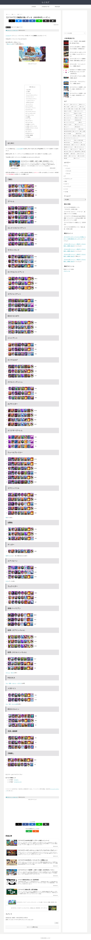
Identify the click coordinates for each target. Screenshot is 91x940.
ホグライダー (30, 109)
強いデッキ (20, 27)
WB (6, 517)
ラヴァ (10, 555)
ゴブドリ (19, 683)
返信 (57, 922)
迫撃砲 (28, 117)
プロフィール (67, 271)
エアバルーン (30, 120)
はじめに (29, 89)
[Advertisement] (32, 74)
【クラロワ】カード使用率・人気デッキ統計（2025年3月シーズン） (78, 95)
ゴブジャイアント (31, 100)
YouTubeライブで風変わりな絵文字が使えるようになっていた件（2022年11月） (78, 71)
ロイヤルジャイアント (32, 98)
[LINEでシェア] (39, 20)
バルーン (14, 683)
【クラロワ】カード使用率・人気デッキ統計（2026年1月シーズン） (78, 89)
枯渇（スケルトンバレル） (32, 127)
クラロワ (8, 27)
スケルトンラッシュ (31, 107)
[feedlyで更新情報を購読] (29, 831)
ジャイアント (30, 104)
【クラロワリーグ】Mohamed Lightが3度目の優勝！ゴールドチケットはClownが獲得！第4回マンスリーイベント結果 (75, 218)
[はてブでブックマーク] (32, 20)
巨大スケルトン (30, 133)
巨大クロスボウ (30, 102)
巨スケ (12, 672)
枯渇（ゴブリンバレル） (32, 126)
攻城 (10, 683)
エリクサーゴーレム (31, 111)
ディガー (29, 118)
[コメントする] (53, 20)
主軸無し (29, 137)
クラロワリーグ (17, 782)
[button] (46, 20)
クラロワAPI (19, 148)
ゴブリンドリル (30, 115)
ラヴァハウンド (30, 96)
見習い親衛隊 (30, 135)
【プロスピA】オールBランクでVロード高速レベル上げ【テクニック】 (78, 54)
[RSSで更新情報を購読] (36, 831)
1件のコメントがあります (12, 30)
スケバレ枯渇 (15, 704)
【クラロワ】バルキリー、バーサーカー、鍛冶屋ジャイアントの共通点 (74, 212)
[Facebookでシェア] (25, 20)
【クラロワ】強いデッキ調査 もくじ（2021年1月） (75, 223)
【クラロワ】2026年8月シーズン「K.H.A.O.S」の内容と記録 (72, 208)
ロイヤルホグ (30, 106)
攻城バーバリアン (31, 124)
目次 (30, 86)
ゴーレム (29, 93)
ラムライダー (30, 122)
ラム (7, 683)
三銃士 (28, 91)
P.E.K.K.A (29, 129)
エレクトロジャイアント (32, 95)
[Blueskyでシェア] (18, 20)
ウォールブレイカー (31, 113)
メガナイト (29, 131)
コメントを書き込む (32, 927)
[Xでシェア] (12, 20)
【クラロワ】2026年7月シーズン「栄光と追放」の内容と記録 (74, 227)
